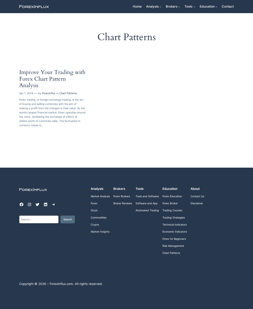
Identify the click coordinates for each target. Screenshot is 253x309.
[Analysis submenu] (160, 6)
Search (67, 219)
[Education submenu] (216, 6)
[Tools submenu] (194, 6)
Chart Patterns (68, 93)
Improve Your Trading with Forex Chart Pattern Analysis (52, 79)
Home (137, 6)
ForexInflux (49, 93)
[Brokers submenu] (179, 6)
